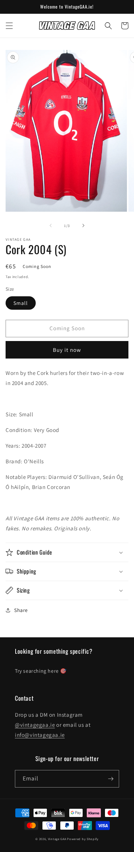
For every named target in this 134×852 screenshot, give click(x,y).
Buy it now (67, 349)
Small (20, 303)
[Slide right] (83, 225)
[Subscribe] (110, 779)
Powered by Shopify (83, 839)
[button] (9, 26)
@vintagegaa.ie (35, 724)
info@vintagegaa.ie (40, 734)
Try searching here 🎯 (41, 671)
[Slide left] (50, 225)
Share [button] (21, 610)
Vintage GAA (57, 839)
